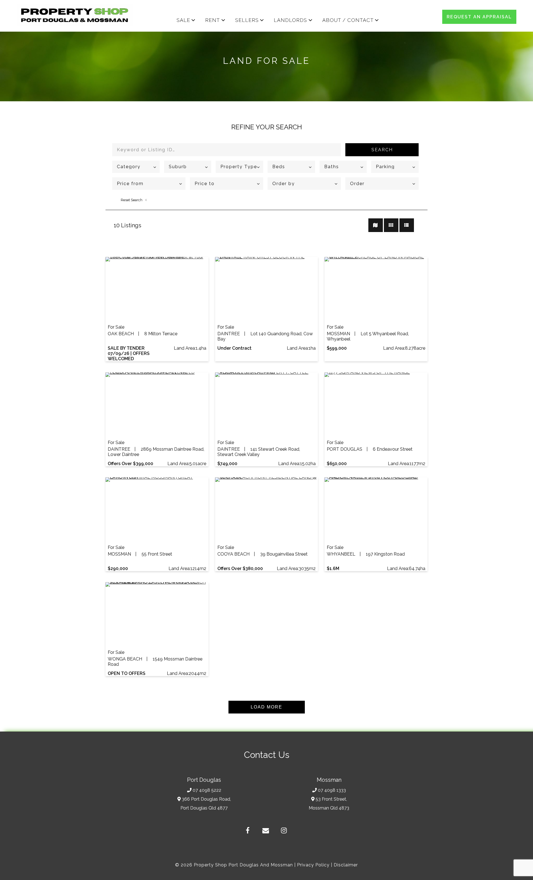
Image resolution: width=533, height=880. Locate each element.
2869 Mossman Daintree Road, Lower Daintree (156, 452)
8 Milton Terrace (142, 333)
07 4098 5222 (207, 790)
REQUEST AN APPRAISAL (479, 16)
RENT (212, 20)
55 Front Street (140, 554)
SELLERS (247, 20)
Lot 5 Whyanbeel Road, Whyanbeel (368, 336)
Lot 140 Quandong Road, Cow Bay (265, 336)
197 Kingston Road (366, 554)
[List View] (406, 225)
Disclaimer (346, 865)
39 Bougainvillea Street (262, 554)
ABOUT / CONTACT (348, 20)
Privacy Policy (313, 865)
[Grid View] (391, 225)
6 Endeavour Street (370, 449)
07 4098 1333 (332, 790)
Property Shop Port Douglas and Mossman (243, 865)
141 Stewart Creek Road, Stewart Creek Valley (258, 452)
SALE (183, 20)
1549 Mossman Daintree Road (155, 661)
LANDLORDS (290, 20)
